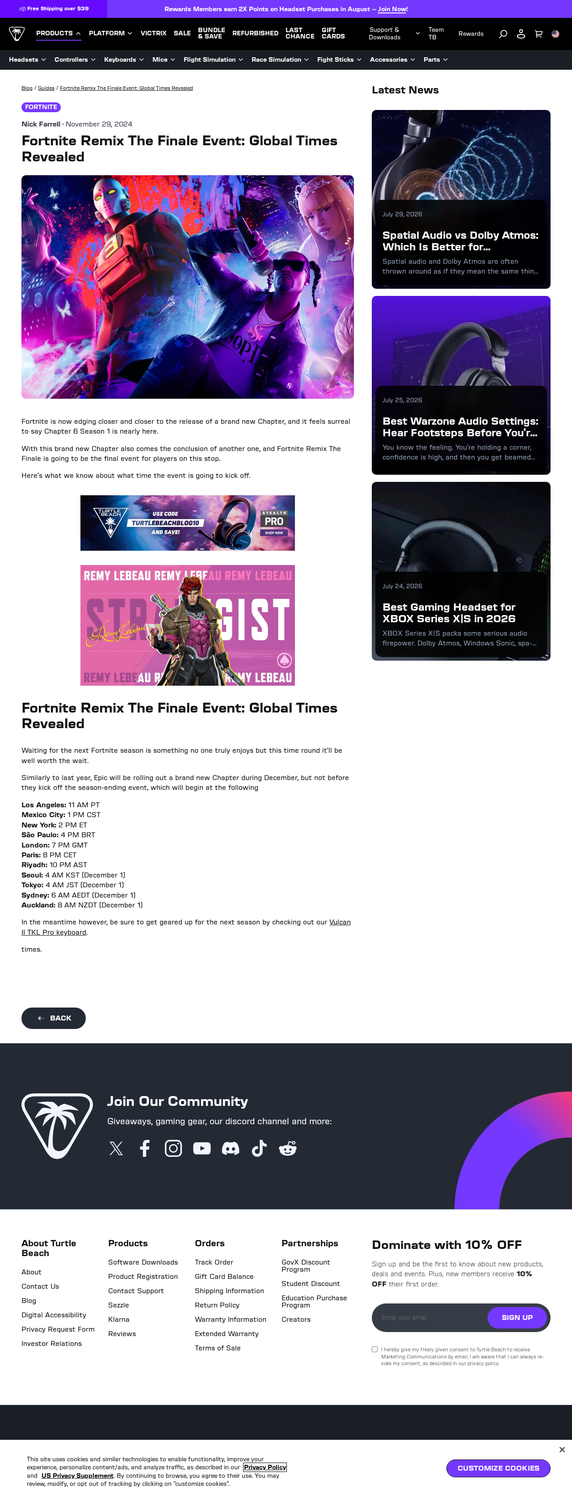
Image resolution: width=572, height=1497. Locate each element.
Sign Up (517, 1317)
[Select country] (555, 34)
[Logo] (17, 34)
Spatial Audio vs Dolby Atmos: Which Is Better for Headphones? (460, 246)
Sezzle (118, 1305)
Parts (432, 59)
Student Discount (311, 1283)
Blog (28, 1300)
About (31, 1272)
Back (61, 1018)
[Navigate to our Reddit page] (288, 1149)
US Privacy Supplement (78, 1476)
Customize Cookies (498, 1468)
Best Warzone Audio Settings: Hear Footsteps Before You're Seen (460, 432)
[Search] (503, 34)
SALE (182, 33)
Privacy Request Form (58, 1329)
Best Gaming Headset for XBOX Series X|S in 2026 (449, 612)
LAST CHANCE (300, 33)
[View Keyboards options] (141, 59)
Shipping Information (229, 1291)
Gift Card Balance (224, 1276)
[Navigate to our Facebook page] (145, 1149)
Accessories (389, 59)
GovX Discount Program (306, 1266)
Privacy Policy (265, 1467)
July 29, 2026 (402, 214)
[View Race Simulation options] (306, 59)
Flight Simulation (210, 59)
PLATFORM (107, 33)
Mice (160, 59)
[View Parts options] (445, 59)
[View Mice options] (173, 59)
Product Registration (143, 1276)
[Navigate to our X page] (116, 1149)
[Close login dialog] (369, 956)
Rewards (471, 34)
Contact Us (40, 1286)
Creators (296, 1319)
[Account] (521, 34)
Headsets (23, 59)
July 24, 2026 (402, 586)
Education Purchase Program (314, 1302)
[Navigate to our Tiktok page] (259, 1149)
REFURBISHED (255, 33)
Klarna (119, 1319)
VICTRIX (154, 33)
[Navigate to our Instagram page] (173, 1149)
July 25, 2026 (402, 400)
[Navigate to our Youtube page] (202, 1149)
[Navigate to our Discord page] (231, 1149)
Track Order (214, 1262)
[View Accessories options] (412, 59)
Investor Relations (51, 1343)
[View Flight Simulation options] (240, 59)
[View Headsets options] (43, 59)
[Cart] (539, 34)
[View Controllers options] (93, 59)
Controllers (71, 59)
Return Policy (217, 1305)
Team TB (436, 33)
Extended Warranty (227, 1333)
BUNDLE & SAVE (211, 33)
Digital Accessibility (53, 1315)
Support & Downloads (384, 33)
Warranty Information (230, 1319)
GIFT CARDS (333, 33)
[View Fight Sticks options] (359, 59)
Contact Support (136, 1291)
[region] (286, 1468)
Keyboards (120, 59)
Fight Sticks (335, 59)
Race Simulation (276, 59)
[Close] (562, 1449)
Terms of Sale (218, 1348)
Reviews (122, 1333)
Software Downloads (143, 1262)
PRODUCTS (54, 33)
